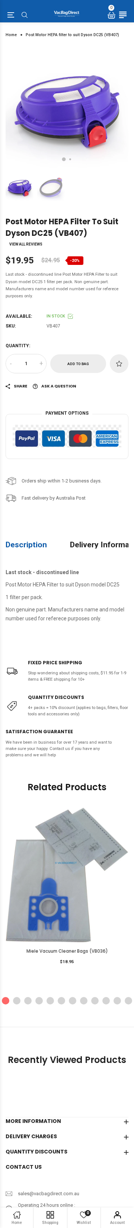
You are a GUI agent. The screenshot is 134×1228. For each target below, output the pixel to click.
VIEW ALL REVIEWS (25, 244)
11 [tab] (117, 1000)
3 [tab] (28, 1000)
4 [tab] (39, 1000)
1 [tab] (64, 159)
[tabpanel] (67, 108)
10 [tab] (106, 1000)
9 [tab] (95, 1000)
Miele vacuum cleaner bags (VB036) (67, 951)
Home (11, 34)
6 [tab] (61, 1000)
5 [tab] (50, 1000)
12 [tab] (128, 1000)
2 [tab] (70, 159)
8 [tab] (83, 1000)
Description (26, 544)
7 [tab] (72, 1000)
